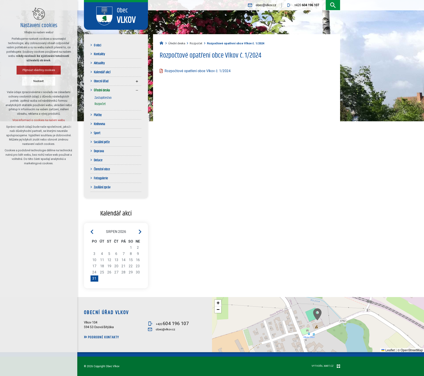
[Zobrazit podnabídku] (136, 81)
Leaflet (389, 350)
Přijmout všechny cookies (39, 70)
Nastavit (39, 81)
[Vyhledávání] (333, 5)
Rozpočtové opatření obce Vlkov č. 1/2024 (198, 71)
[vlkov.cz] (162, 42)
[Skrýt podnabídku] (136, 90)
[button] (317, 314)
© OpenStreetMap (410, 350)
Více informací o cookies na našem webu (38, 120)
